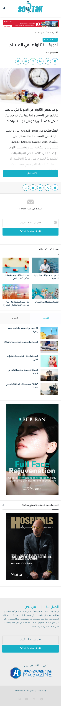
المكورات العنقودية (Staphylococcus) (21, 342)
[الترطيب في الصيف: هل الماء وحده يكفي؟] (49, 333)
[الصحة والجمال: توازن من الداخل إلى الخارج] (49, 361)
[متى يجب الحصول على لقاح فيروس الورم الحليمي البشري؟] (16, 291)
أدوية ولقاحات (41, 33)
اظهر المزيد (31, 173)
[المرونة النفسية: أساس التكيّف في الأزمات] (49, 375)
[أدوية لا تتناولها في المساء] (45, 291)
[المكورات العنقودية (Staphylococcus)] (49, 347)
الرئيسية (52, 33)
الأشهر (45, 318)
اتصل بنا (52, 607)
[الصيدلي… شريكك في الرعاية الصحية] (45, 265)
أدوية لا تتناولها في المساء (46, 302)
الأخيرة (15, 318)
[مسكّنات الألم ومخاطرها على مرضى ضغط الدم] (16, 265)
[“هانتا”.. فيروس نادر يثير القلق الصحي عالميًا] (49, 389)
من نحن (30, 607)
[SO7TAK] (30, 8)
